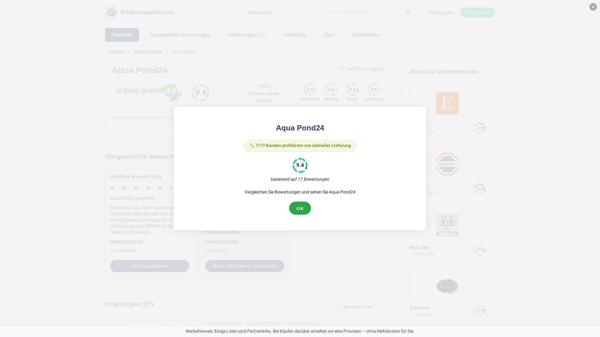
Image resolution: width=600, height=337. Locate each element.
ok (300, 208)
